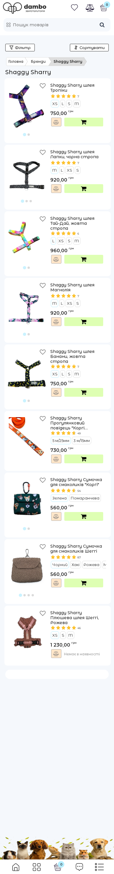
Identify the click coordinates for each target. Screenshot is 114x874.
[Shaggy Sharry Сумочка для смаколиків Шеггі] (26, 563)
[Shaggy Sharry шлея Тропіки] (26, 102)
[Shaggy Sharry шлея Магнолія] (26, 301)
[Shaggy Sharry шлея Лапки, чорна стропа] (26, 168)
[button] (26, 109)
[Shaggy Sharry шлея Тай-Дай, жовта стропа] (26, 235)
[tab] (24, 134)
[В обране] (43, 87)
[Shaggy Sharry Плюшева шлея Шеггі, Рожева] (26, 629)
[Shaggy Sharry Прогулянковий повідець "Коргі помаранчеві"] (26, 435)
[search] (102, 24)
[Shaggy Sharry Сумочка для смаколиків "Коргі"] (26, 496)
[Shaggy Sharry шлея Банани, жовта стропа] (26, 368)
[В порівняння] (56, 122)
